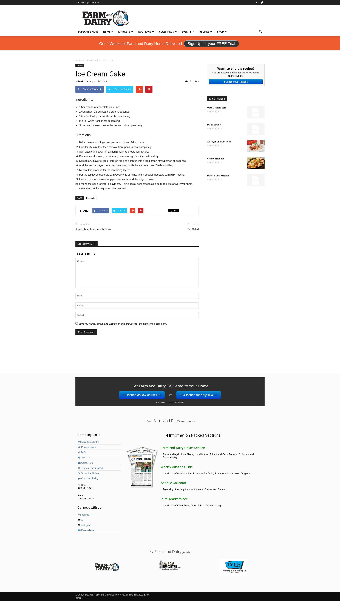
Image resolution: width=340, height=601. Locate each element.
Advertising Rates (90, 442)
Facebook (85, 515)
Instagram (85, 525)
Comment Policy (89, 478)
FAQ (83, 452)
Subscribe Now (88, 31)
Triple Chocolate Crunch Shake (93, 229)
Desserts (79, 65)
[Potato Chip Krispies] (256, 180)
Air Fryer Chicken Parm (219, 141)
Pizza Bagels (214, 124)
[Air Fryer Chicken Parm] (256, 146)
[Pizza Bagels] (256, 129)
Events (186, 31)
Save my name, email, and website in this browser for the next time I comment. (122, 323)
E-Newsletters (88, 530)
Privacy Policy (88, 447)
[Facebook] (256, 2)
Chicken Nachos (215, 158)
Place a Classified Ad (91, 468)
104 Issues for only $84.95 (198, 395)
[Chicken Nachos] (256, 163)
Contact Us (87, 463)
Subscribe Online (89, 473)
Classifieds (166, 31)
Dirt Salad (193, 229)
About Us (85, 457)
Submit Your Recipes (236, 81)
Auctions (144, 31)
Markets (124, 31)
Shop (220, 31)
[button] (260, 31)
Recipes (204, 31)
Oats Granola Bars (216, 107)
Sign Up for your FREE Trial (211, 43)
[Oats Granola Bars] (256, 112)
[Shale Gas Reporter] (170, 569)
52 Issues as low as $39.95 (142, 395)
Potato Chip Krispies (218, 175)
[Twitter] (262, 2)
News (106, 31)
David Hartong (86, 81)
